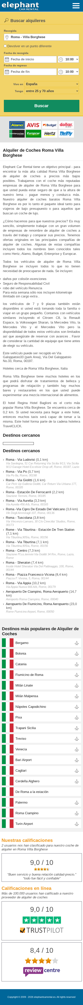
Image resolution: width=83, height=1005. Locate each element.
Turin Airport (24, 824)
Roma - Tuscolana (19, 518)
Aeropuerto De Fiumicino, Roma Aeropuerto (37, 604)
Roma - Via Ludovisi (20, 459)
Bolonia (20, 653)
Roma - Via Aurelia (19, 500)
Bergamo (21, 643)
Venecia (21, 749)
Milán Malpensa (26, 696)
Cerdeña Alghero (27, 781)
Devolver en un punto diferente (29, 46)
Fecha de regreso (15, 65)
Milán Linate (24, 685)
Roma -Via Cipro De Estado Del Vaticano (35, 509)
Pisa (18, 717)
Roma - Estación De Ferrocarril (28, 492)
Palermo (21, 802)
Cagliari (20, 770)
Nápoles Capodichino (30, 707)
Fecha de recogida (16, 53)
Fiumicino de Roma (29, 675)
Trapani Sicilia (25, 728)
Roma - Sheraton (18, 562)
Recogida (10, 30)
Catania (20, 664)
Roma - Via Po (16, 471)
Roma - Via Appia (18, 583)
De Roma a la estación (31, 792)
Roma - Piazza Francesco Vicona (30, 574)
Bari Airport (23, 760)
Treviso (20, 738)
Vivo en (18, 84)
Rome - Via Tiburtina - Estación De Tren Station (40, 530)
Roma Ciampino (26, 813)
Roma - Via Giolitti (19, 480)
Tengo (19, 91)
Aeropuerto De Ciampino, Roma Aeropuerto (37, 591)
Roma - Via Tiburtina (20, 542)
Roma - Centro (16, 550)
